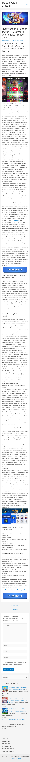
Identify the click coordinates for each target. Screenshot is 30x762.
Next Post (15, 609)
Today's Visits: (5, 741)
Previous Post (15, 605)
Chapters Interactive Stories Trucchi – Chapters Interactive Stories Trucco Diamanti (18, 700)
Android (14, 40)
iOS (18, 40)
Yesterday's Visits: (6, 746)
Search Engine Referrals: (8, 751)
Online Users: (5, 738)
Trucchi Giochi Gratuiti (10, 4)
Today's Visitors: (6, 743)
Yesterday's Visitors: (7, 748)
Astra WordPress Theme (15, 758)
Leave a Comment (6, 40)
